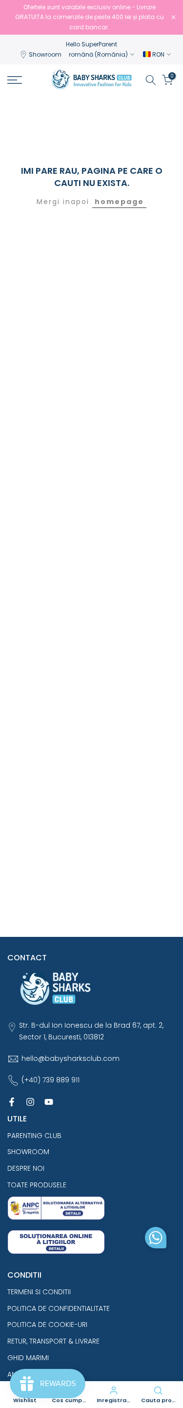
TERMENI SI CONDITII (39, 1292)
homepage (119, 202)
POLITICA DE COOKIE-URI (47, 1324)
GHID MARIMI (28, 1358)
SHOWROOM (28, 1152)
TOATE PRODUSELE (36, 1185)
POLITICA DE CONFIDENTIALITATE (58, 1308)
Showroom (45, 54)
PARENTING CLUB (34, 1135)
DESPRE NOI (25, 1168)
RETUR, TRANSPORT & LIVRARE (53, 1341)
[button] (155, 1240)
